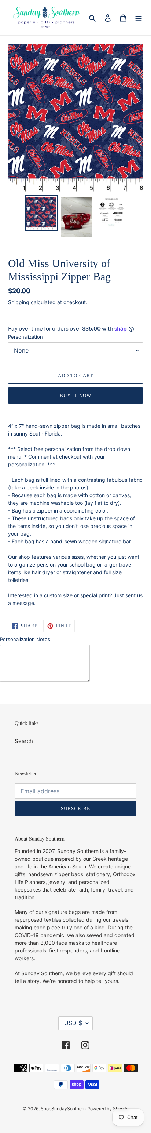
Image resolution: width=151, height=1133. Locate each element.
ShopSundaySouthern (63, 1108)
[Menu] (138, 18)
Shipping (18, 302)
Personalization (25, 337)
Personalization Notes (25, 639)
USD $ (73, 1023)
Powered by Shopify (108, 1108)
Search (24, 740)
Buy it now (75, 395)
